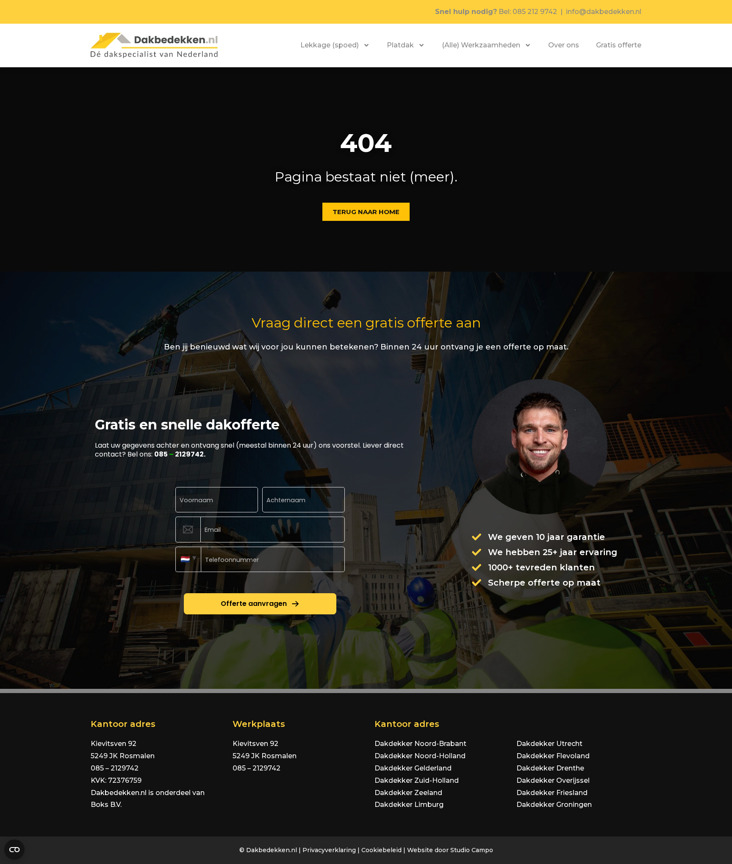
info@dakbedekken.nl (603, 12)
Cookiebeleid (381, 850)
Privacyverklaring (329, 850)
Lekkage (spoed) (329, 45)
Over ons (563, 45)
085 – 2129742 (115, 768)
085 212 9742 (535, 12)
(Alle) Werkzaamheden (481, 45)
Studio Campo (471, 850)
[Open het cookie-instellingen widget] (14, 849)
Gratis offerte (618, 45)
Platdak (400, 45)
